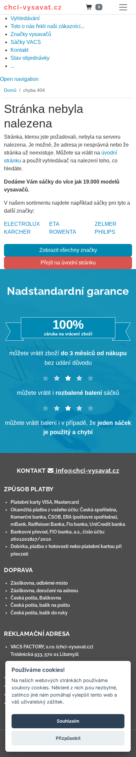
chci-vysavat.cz (33, 7)
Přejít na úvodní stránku (68, 262)
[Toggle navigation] (123, 7)
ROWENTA (62, 232)
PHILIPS (105, 232)
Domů (10, 90)
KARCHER (17, 232)
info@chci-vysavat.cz (86, 470)
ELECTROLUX (22, 224)
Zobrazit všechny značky (68, 250)
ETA (54, 224)
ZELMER (106, 224)
